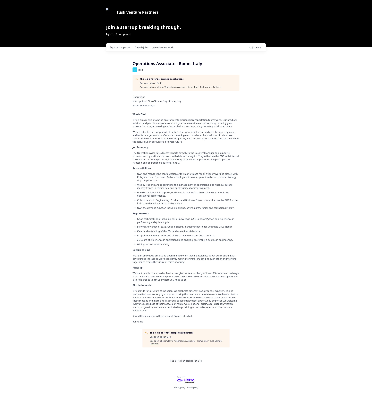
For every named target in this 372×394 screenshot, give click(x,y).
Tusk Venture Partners (137, 12)
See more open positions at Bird (186, 360)
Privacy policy (179, 387)
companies (120, 47)
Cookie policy (192, 387)
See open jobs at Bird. (150, 83)
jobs (141, 47)
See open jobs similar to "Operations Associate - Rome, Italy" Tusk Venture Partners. (181, 87)
